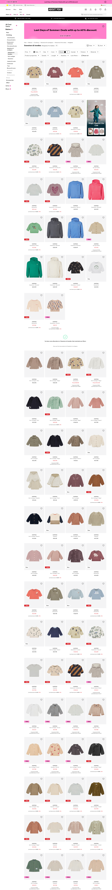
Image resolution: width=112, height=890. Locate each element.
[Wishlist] (100, 9)
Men (15, 9)
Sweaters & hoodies (60, 42)
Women (8, 9)
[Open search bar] (82, 14)
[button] (91, 45)
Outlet (9, 5)
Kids (20, 9)
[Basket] (105, 9)
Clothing (36, 42)
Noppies (70, 42)
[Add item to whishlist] (41, 62)
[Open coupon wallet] (86, 9)
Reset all (85, 55)
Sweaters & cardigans (47, 42)
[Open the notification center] (95, 9)
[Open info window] (105, 2)
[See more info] (34, 97)
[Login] (91, 9)
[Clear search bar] (105, 14)
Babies (30, 42)
